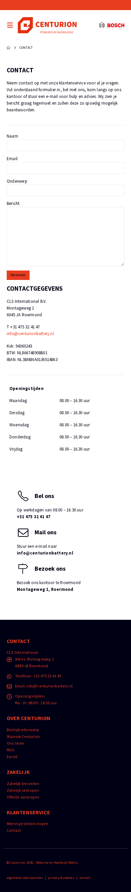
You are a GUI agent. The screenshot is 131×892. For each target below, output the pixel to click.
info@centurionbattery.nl (30, 333)
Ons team (15, 743)
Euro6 (12, 756)
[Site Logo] (47, 25)
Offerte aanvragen (23, 796)
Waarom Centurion (23, 736)
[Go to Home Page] (8, 47)
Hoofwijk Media (66, 862)
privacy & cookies (61, 878)
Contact (14, 830)
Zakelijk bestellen (23, 783)
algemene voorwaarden (25, 878)
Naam (12, 136)
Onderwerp (17, 181)
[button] (12, 25)
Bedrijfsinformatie (23, 729)
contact (85, 878)
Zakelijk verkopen (23, 790)
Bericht (13, 203)
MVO (11, 749)
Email (12, 159)
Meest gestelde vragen (27, 823)
